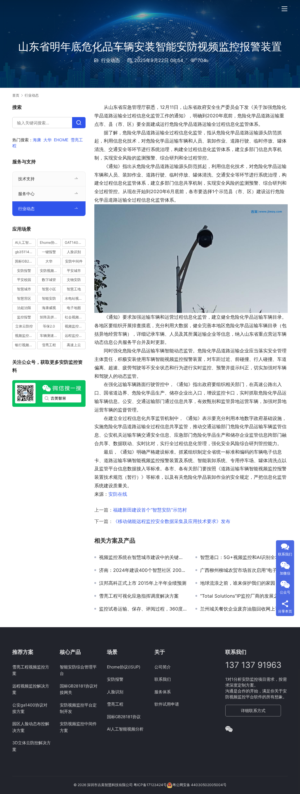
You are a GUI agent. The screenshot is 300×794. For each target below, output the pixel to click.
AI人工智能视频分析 (25, 242)
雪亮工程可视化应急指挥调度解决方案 (139, 595)
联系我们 (162, 679)
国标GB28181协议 (25, 261)
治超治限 (24, 308)
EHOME (61, 139)
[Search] (79, 122)
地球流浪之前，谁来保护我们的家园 (237, 583)
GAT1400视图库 (75, 242)
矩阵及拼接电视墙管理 (50, 317)
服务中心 (26, 193)
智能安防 (49, 298)
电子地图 (74, 308)
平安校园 (24, 279)
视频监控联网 (25, 335)
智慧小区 (49, 289)
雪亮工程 (49, 345)
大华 (47, 139)
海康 (37, 139)
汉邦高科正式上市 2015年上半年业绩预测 (142, 583)
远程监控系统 (75, 335)
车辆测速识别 (50, 335)
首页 (15, 95)
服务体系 (162, 691)
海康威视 (49, 308)
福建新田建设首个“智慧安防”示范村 (150, 510)
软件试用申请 (166, 704)
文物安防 (74, 279)
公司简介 (162, 666)
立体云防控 (24, 326)
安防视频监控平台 (50, 270)
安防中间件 (74, 261)
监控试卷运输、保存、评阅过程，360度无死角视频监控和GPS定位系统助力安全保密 (143, 608)
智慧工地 (74, 289)
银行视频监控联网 (25, 345)
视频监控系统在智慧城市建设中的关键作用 (143, 557)
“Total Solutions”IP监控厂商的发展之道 (241, 595)
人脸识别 (74, 252)
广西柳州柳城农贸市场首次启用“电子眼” (241, 570)
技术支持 (26, 178)
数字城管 (49, 279)
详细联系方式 (253, 710)
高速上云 (74, 345)
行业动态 (110, 60)
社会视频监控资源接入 (75, 317)
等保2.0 (49, 326)
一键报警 (49, 252)
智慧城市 (24, 289)
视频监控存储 (75, 326)
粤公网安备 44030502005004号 (199, 785)
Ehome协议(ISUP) (50, 242)
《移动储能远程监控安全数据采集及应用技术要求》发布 (171, 521)
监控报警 (24, 317)
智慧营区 (24, 298)
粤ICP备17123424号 (150, 785)
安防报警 (24, 270)
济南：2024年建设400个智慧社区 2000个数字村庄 (143, 570)
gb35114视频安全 (25, 252)
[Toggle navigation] (284, 9)
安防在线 (117, 494)
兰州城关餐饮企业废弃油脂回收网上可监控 (244, 608)
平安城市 (74, 270)
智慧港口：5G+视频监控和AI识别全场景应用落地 (244, 557)
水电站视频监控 (75, 298)
